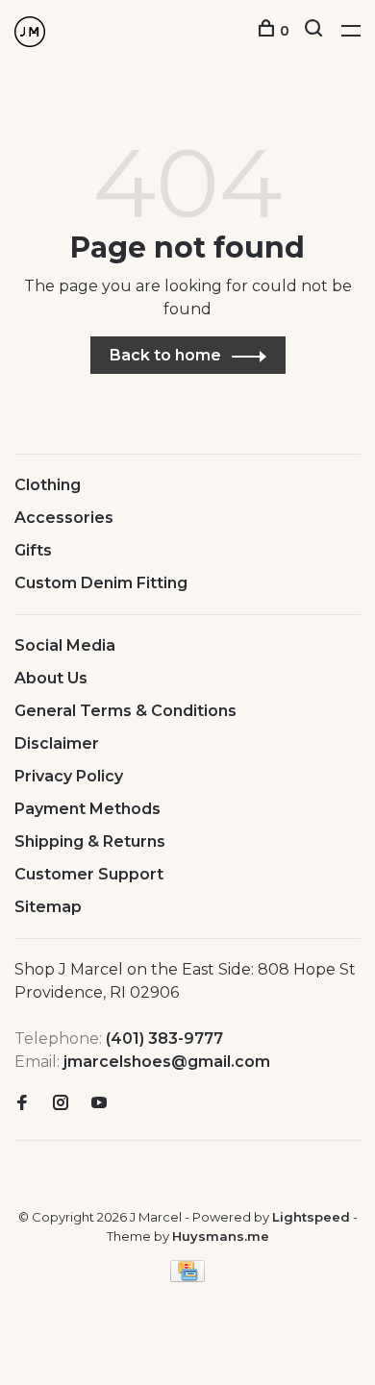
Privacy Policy (68, 776)
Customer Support (88, 874)
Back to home (165, 355)
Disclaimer (56, 743)
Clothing (47, 485)
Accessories (63, 517)
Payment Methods (87, 809)
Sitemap (48, 907)
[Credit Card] (187, 1277)
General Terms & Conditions (125, 711)
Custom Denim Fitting (101, 583)
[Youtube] (99, 1104)
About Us (51, 678)
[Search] (316, 30)
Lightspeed (311, 1216)
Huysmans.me (220, 1236)
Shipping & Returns (89, 841)
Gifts (33, 550)
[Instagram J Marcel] (60, 1104)
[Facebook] (22, 1104)
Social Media (64, 645)
